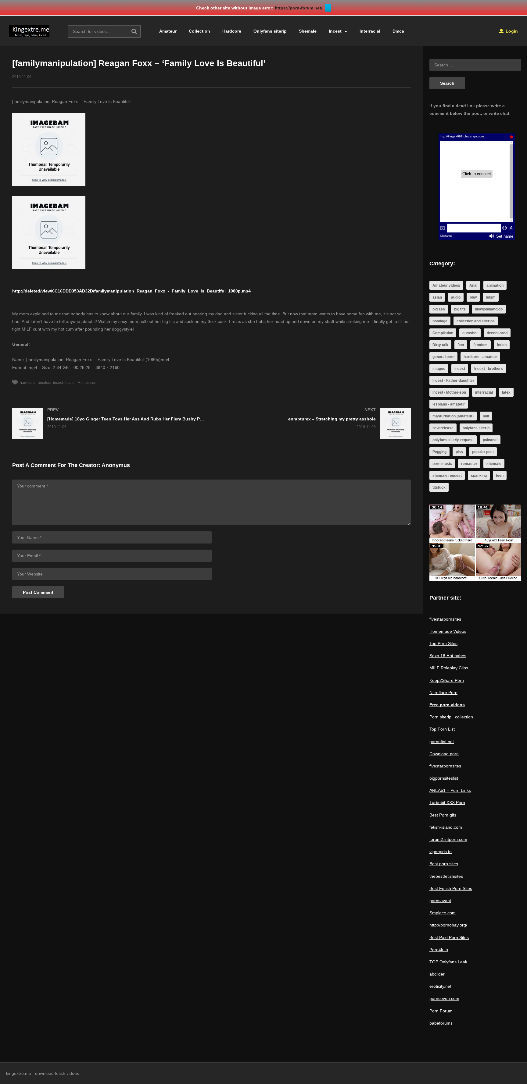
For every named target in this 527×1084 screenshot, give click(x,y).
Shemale (308, 31)
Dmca (398, 31)
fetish (502, 345)
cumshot (470, 333)
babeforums (441, 1023)
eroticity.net (440, 986)
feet (460, 345)
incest (58, 383)
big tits (460, 309)
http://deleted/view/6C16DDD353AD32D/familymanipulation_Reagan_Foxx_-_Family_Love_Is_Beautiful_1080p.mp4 (131, 291)
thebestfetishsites (446, 876)
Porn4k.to (438, 949)
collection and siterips (476, 321)
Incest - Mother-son (80, 383)
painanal (490, 440)
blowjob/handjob (489, 309)
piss (459, 452)
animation (495, 285)
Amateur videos (446, 285)
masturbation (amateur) (453, 416)
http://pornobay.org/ (448, 925)
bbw (473, 297)
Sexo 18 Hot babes (447, 655)
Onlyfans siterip (270, 31)
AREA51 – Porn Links (450, 790)
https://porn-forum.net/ (298, 7)
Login (511, 31)
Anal (473, 285)
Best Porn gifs (442, 815)
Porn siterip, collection (451, 716)
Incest (336, 31)
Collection (199, 31)
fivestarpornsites (445, 619)
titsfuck (439, 487)
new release (443, 428)
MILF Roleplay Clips (448, 667)
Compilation (442, 333)
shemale (493, 464)
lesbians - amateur (448, 404)
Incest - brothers (488, 369)
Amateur (168, 31)
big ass (438, 309)
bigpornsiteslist (443, 778)
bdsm (491, 297)
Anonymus (116, 465)
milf (486, 416)
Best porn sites (443, 863)
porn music (442, 464)
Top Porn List (442, 729)
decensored (497, 333)
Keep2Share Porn (446, 680)
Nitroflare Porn (443, 692)
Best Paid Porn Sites (449, 937)
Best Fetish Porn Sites (450, 888)
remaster (469, 464)
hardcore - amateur (35, 383)
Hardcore (231, 31)
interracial (484, 392)
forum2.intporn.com (448, 839)
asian (437, 297)
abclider (437, 974)
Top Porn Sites (443, 643)
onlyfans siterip (476, 428)
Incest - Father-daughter (453, 380)
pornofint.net (441, 741)
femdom (480, 345)
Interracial (370, 31)
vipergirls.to (440, 851)
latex (506, 392)
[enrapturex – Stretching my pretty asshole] (314, 423)
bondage (439, 321)
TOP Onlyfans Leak (448, 961)
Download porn (444, 753)
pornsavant (440, 900)
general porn (443, 357)
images (438, 369)
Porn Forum (441, 1010)
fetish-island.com (445, 827)
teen (500, 475)
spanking (479, 475)
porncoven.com (444, 998)
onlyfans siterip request (453, 440)
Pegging (439, 452)
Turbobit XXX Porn (447, 802)
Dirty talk (440, 345)
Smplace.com (442, 912)
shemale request (447, 475)
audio (456, 297)
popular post (483, 452)
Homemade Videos (447, 631)
